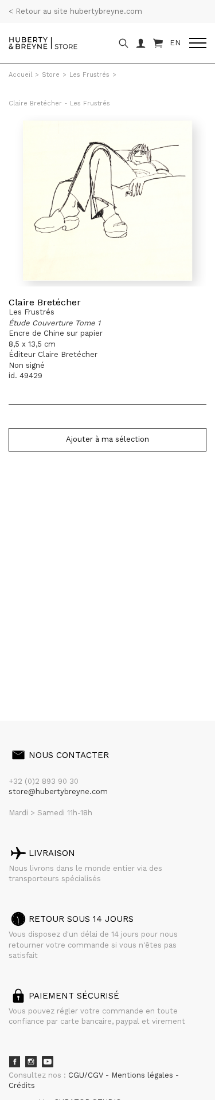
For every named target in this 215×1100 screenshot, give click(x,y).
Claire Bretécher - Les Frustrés (59, 103)
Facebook (14, 1061)
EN (175, 42)
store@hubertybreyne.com (58, 791)
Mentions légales (143, 1075)
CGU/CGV (86, 1075)
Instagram (31, 1061)
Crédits (22, 1085)
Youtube (47, 1061)
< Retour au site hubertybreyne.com (75, 11)
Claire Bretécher (45, 302)
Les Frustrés (89, 74)
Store (51, 74)
